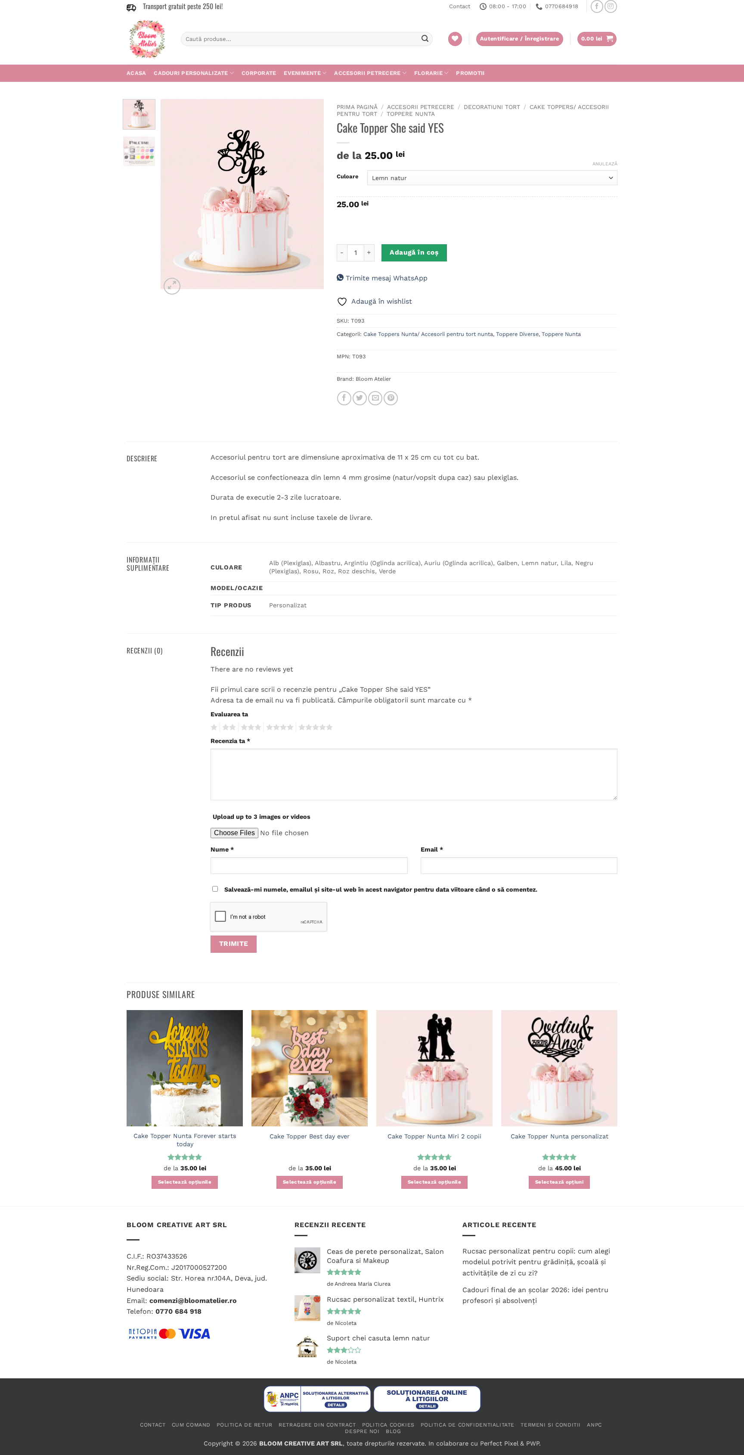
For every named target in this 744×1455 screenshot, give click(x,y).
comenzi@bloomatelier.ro (193, 1300)
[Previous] (175, 198)
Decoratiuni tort (492, 106)
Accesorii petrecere (367, 73)
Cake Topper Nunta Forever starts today (184, 1139)
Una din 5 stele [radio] (212, 727)
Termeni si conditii (551, 1425)
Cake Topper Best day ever (310, 1136)
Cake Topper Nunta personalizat (559, 1136)
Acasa (136, 73)
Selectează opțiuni (559, 1182)
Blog (393, 1431)
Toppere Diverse (517, 334)
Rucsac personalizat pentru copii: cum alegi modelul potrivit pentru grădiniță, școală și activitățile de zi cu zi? (536, 1262)
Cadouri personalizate (191, 73)
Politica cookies (388, 1425)
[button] (597, 39)
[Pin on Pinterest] (391, 398)
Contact (459, 6)
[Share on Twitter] (360, 398)
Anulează (604, 164)
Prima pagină (357, 106)
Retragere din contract (317, 1425)
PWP (532, 1443)
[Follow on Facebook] (597, 6)
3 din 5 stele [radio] (249, 727)
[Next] (309, 198)
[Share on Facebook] (344, 398)
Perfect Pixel (499, 1443)
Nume (222, 849)
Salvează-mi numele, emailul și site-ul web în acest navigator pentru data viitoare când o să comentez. (380, 889)
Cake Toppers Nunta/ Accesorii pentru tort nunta (428, 334)
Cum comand (191, 1425)
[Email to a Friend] (375, 398)
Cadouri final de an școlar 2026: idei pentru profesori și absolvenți (535, 1295)
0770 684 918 (178, 1311)
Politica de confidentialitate (468, 1425)
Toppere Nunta (411, 113)
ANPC (594, 1425)
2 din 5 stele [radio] (228, 727)
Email (432, 849)
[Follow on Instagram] (610, 6)
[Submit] (425, 39)
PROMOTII (470, 73)
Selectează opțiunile (184, 1182)
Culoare (348, 177)
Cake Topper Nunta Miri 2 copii (434, 1136)
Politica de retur (244, 1425)
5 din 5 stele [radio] (314, 727)
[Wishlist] (455, 39)
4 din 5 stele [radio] (279, 727)
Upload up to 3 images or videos (261, 816)
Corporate (259, 73)
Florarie (428, 73)
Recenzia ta (230, 740)
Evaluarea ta (229, 714)
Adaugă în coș (414, 252)
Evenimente (302, 73)
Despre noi (362, 1431)
